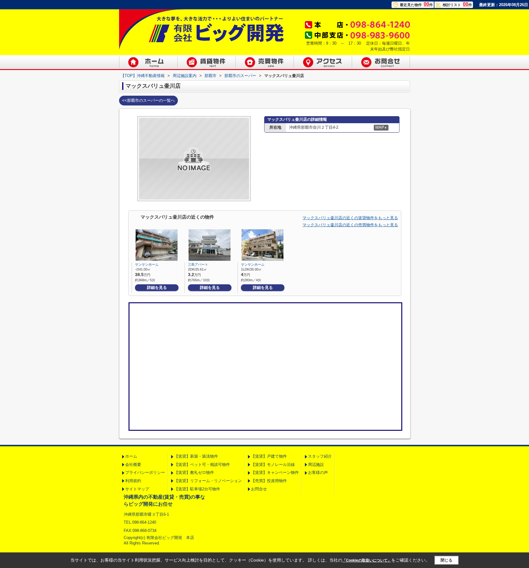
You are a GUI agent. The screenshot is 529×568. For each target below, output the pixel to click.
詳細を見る (157, 287)
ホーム (131, 456)
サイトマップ (137, 489)
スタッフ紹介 (320, 456)
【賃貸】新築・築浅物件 (196, 456)
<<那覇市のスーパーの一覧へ (148, 100)
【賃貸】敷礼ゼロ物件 (194, 472)
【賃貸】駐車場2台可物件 (197, 489)
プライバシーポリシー (145, 472)
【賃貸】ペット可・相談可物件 (202, 464)
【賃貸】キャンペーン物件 (275, 472)
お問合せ (259, 489)
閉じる (446, 560)
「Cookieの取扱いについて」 (366, 560)
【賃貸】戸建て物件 (269, 456)
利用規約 (133, 480)
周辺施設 (316, 464)
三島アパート (198, 264)
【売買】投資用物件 (269, 480)
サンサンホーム (147, 264)
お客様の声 (318, 472)
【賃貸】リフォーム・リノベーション (208, 480)
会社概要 (133, 464)
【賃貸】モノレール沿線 (273, 464)
